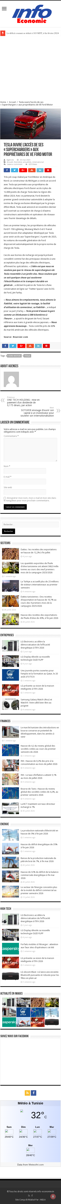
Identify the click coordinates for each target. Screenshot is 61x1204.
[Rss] (27, 1093)
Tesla (27, 356)
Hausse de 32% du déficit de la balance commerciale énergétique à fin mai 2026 (39, 875)
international (38, 162)
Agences (10, 160)
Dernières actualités (22, 162)
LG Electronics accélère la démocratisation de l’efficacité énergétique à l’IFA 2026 (35, 644)
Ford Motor (14, 356)
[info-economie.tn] (30, 13)
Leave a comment (14, 164)
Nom (7, 466)
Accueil (12, 102)
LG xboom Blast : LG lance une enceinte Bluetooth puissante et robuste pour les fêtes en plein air (40, 975)
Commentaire (11, 436)
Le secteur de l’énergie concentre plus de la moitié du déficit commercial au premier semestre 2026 (39, 890)
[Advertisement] (30, 68)
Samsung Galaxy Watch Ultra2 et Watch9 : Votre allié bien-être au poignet (36, 702)
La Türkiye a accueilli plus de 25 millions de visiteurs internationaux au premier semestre (40, 584)
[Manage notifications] (53, 1196)
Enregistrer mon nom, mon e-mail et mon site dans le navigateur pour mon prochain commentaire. (30, 499)
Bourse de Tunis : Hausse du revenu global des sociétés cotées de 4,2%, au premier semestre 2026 (39, 791)
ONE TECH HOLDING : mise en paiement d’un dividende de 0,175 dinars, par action (23, 401)
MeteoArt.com (36, 1164)
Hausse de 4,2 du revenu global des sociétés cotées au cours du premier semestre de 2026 (38, 749)
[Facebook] (33, 1093)
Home (3, 102)
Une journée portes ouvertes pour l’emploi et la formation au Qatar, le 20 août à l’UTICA (39, 673)
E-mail (7, 477)
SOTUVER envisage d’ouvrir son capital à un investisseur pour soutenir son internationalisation (37, 412)
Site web (8, 487)
